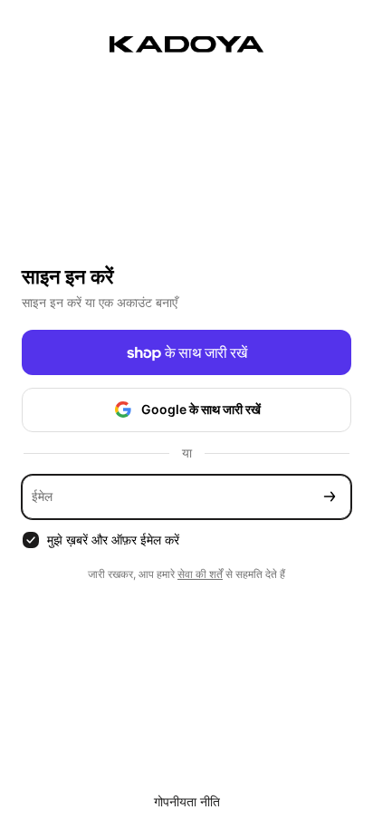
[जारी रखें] (329, 497)
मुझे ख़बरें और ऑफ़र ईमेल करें (113, 539)
